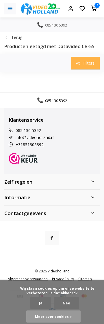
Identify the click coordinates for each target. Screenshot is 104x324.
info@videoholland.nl (35, 137)
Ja (40, 303)
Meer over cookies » (53, 316)
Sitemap (85, 278)
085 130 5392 (28, 130)
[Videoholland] (40, 8)
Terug (16, 37)
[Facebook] (52, 238)
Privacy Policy (63, 278)
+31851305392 (30, 144)
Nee (66, 303)
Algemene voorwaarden (28, 278)
